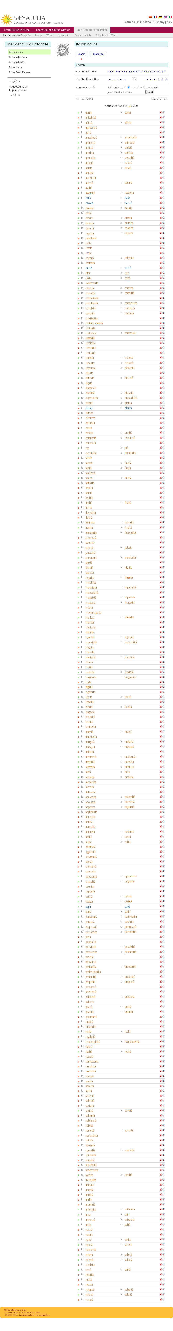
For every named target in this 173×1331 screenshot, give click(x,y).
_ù (165, 79)
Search (81, 53)
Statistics (98, 53)
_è (154, 79)
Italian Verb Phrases (19, 72)
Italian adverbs (16, 62)
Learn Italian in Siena (17, 29)
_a (109, 79)
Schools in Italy (83, 35)
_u (124, 79)
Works (49, 35)
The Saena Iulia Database (17, 35)
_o (120, 79)
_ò (161, 79)
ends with (153, 87)
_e (113, 79)
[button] (81, 54)
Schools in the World (106, 35)
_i (117, 79)
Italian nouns (16, 52)
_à (146, 79)
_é (150, 79)
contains (136, 87)
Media (38, 35)
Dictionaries (64, 35)
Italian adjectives (18, 57)
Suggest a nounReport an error (18, 88)
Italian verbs (15, 67)
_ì (158, 79)
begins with (119, 87)
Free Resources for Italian (92, 29)
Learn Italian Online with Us (53, 29)
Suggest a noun (159, 98)
